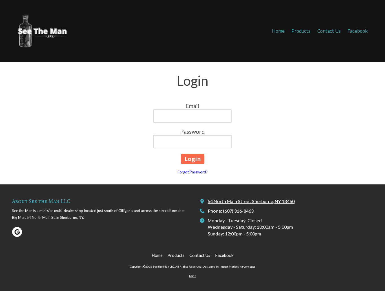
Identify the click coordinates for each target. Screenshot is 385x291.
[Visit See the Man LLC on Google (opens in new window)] (17, 232)
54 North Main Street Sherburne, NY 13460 (251, 201)
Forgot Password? (193, 172)
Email (192, 105)
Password (192, 131)
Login (192, 275)
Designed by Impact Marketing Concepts (229, 266)
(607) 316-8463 (238, 210)
